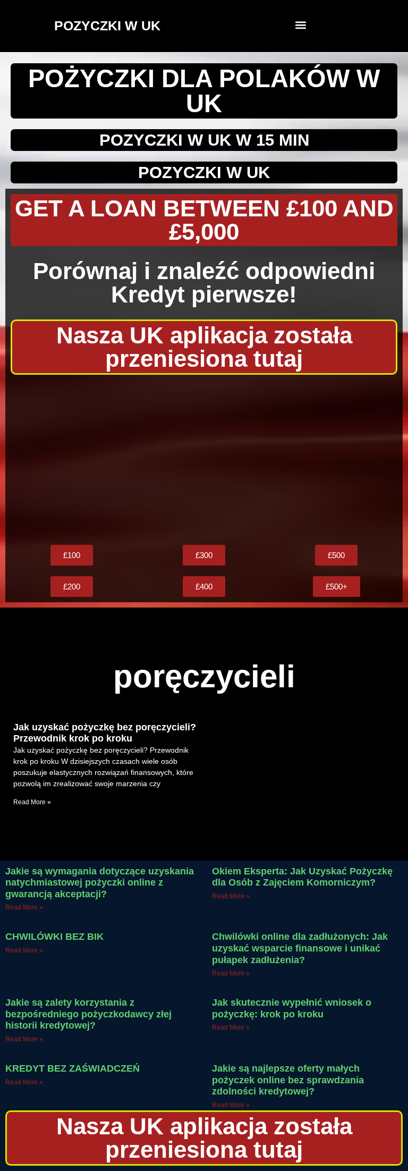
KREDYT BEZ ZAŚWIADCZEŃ (72, 1068)
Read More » (32, 802)
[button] (301, 24)
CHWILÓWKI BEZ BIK (54, 936)
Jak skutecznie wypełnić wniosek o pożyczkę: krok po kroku (291, 1008)
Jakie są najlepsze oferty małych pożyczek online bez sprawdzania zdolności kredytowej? (288, 1080)
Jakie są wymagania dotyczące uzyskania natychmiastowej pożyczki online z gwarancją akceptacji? (99, 882)
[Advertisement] (204, 459)
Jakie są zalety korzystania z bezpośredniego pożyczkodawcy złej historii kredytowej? (88, 1014)
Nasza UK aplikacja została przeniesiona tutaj (204, 347)
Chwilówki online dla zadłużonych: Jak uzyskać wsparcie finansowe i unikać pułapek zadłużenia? (300, 948)
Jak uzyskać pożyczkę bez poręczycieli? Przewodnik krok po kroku (104, 733)
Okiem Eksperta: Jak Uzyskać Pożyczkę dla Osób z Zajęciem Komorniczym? (302, 877)
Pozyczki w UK (204, 172)
